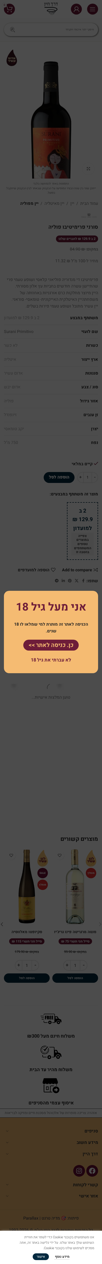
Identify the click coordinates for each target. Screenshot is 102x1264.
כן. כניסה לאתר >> (51, 645)
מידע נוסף (62, 1256)
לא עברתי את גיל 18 (51, 659)
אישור (41, 1256)
